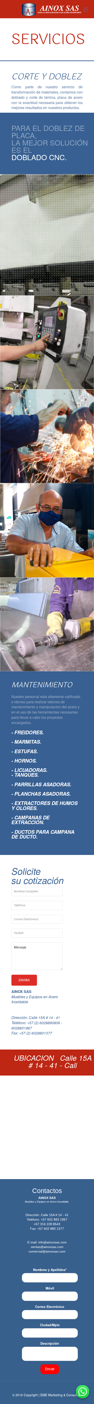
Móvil (50, 1288)
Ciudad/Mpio (50, 1325)
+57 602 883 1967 (54, 1219)
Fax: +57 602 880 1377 (47, 1228)
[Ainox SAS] (51, 9)
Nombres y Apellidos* (50, 1269)
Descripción (49, 1343)
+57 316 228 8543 (47, 1224)
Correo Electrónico (49, 1306)
